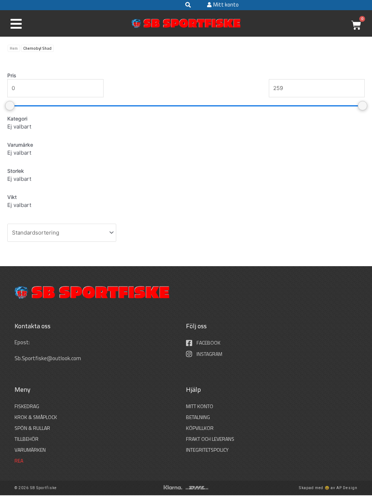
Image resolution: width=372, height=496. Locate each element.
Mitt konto (199, 406)
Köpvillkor (200, 428)
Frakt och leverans (210, 439)
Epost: (23, 342)
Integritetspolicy (207, 450)
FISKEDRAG (27, 406)
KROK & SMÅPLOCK (36, 417)
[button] (188, 5)
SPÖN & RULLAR (32, 428)
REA (19, 460)
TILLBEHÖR (27, 439)
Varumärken (30, 450)
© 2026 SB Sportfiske (36, 488)
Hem (14, 48)
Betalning (198, 417)
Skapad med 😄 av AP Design (328, 488)
